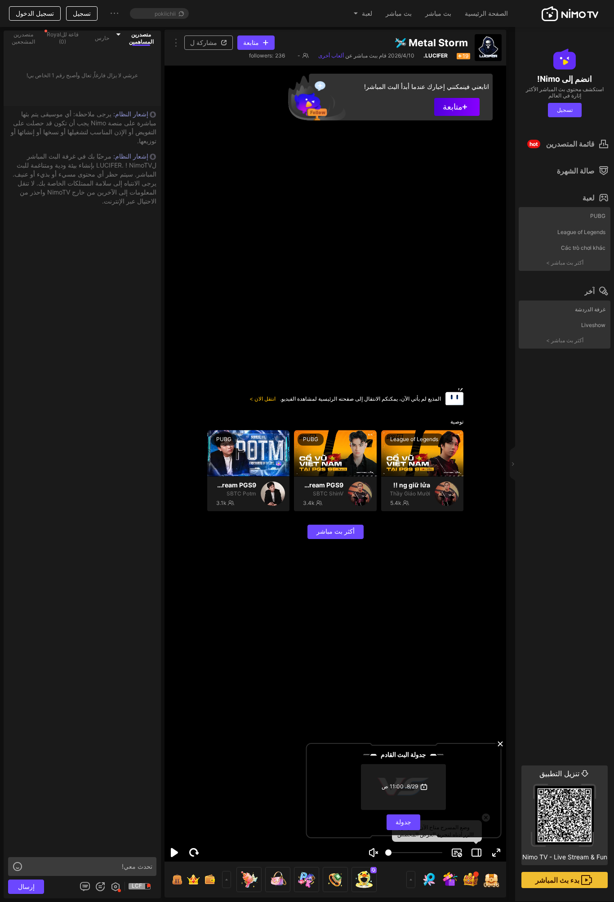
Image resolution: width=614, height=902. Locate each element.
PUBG (597, 215)
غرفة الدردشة (590, 309)
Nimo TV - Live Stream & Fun (564, 815)
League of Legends (581, 232)
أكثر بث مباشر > (564, 262)
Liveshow (593, 325)
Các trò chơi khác (583, 247)
